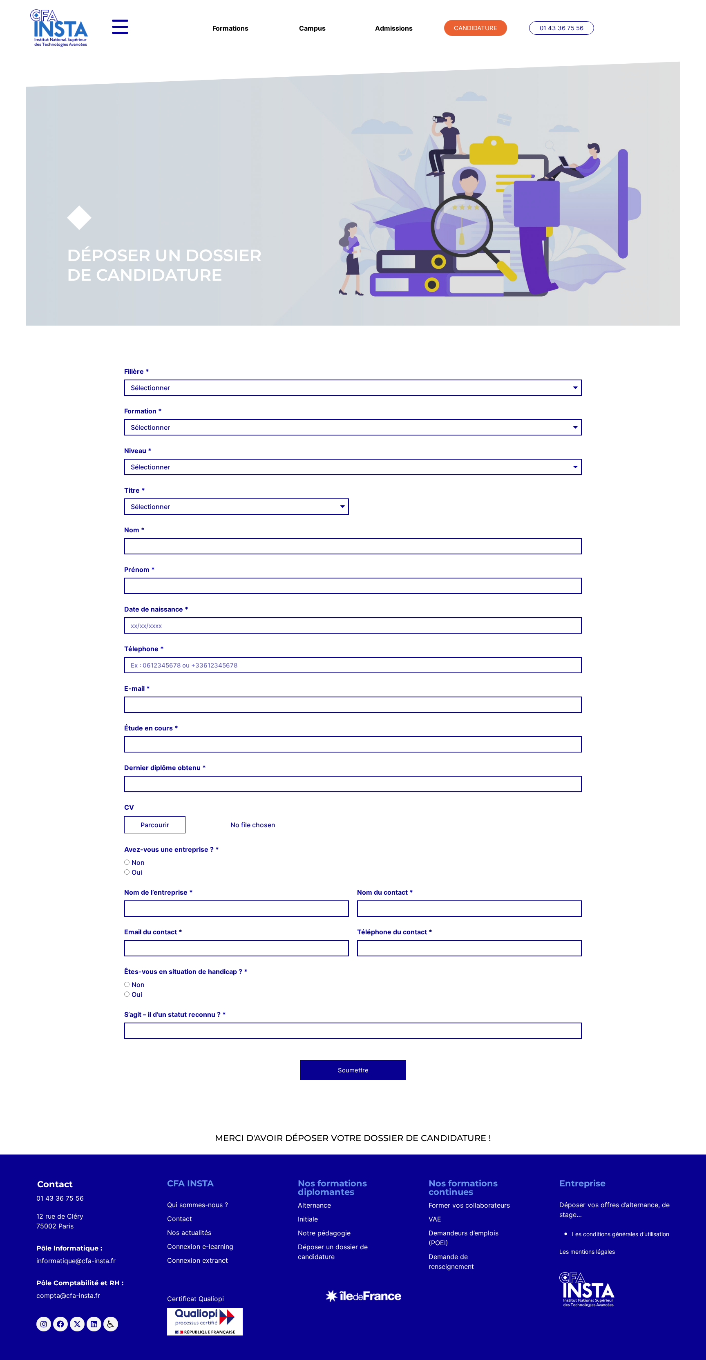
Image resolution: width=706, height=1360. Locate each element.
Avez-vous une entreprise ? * (171, 849)
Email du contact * (153, 932)
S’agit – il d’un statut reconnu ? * (175, 1014)
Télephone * (144, 649)
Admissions (394, 28)
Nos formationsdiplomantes (332, 1187)
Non (138, 862)
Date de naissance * (156, 609)
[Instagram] (43, 1324)
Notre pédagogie (324, 1233)
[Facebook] (60, 1324)
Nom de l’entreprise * (158, 892)
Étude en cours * (151, 728)
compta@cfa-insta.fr (68, 1295)
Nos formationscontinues (463, 1187)
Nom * (134, 530)
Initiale (308, 1219)
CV (129, 807)
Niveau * (138, 451)
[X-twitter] (77, 1324)
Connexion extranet (197, 1260)
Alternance (314, 1205)
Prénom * (139, 569)
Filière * (136, 371)
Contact (179, 1219)
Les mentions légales (587, 1251)
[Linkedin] (94, 1324)
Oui (137, 872)
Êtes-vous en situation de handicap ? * (186, 971)
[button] (561, 28)
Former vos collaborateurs (469, 1205)
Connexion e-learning (200, 1246)
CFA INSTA (190, 1183)
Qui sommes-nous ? (197, 1205)
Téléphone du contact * (394, 932)
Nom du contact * (385, 892)
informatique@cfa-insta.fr (76, 1261)
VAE (435, 1219)
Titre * (134, 490)
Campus (312, 28)
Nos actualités (189, 1232)
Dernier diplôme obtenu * (165, 768)
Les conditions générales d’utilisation (620, 1233)
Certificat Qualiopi (195, 1299)
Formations (230, 28)
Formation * (143, 411)
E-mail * (137, 688)
